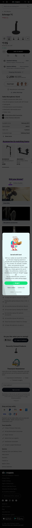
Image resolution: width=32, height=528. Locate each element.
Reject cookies (11, 287)
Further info (21, 287)
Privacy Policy (19, 291)
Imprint (12, 291)
